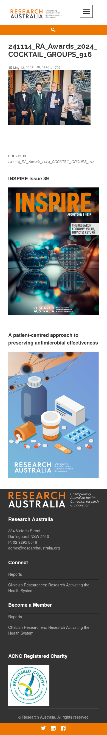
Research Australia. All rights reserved (55, 717)
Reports (15, 574)
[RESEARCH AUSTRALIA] (36, 13)
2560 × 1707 (51, 67)
